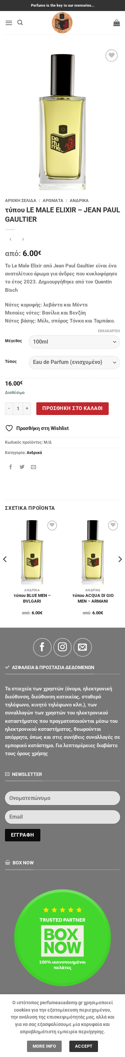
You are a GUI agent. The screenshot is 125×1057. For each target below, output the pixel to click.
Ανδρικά (79, 200)
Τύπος (11, 362)
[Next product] (10, 240)
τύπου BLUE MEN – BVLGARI (32, 598)
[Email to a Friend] (33, 467)
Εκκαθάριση (109, 331)
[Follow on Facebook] (42, 647)
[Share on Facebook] (11, 467)
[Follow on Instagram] (62, 647)
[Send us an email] (82, 647)
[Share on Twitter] (22, 467)
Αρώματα (53, 200)
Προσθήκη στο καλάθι (72, 408)
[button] (9, 23)
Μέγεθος (13, 341)
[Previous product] (23, 240)
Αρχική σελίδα (20, 200)
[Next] (120, 572)
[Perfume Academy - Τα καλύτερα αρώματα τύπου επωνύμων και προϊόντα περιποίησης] (62, 22)
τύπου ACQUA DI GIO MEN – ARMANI (93, 598)
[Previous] (5, 572)
